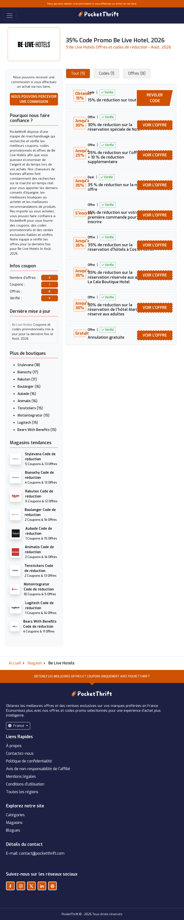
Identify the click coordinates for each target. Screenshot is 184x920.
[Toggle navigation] (9, 15)
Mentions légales (21, 776)
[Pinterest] (52, 886)
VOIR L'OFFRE (155, 125)
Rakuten (27, 379)
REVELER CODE (155, 97)
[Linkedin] (42, 886)
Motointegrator (33, 415)
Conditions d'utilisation (25, 784)
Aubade (26, 394)
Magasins (14, 822)
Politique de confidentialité (29, 761)
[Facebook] (10, 886)
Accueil (15, 663)
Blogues (13, 830)
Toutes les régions (22, 791)
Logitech (27, 422)
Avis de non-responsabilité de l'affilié (38, 768)
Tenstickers (30, 408)
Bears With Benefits (36, 430)
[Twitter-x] (31, 886)
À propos (14, 745)
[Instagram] (21, 886)
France (18, 726)
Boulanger (28, 386)
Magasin (35, 663)
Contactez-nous (20, 753)
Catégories (15, 814)
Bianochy (27, 372)
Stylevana (28, 365)
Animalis (27, 401)
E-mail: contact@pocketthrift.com (35, 853)
